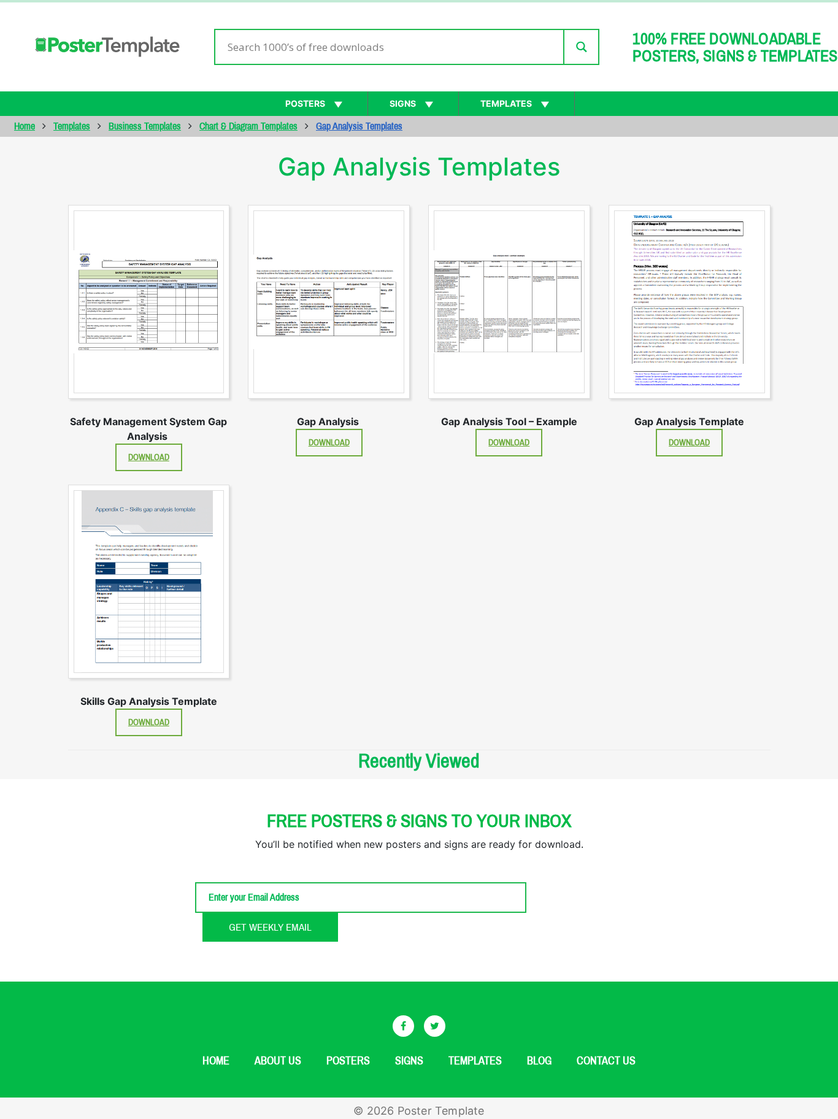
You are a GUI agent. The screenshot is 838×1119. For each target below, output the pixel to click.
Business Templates (145, 126)
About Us (278, 1061)
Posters (305, 103)
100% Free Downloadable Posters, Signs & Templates (734, 47)
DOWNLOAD (148, 457)
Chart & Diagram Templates (248, 126)
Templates (506, 103)
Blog (539, 1061)
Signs (403, 103)
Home (24, 126)
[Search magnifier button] (580, 47)
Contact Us (606, 1061)
